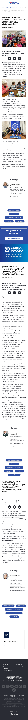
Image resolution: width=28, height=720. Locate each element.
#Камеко (8, 471)
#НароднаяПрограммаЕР (14, 467)
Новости (21, 7)
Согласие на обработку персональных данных (14, 706)
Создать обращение (14, 238)
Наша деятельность (12, 7)
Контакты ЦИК (19, 666)
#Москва (14, 616)
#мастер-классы (14, 210)
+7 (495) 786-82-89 (14, 678)
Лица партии (18, 664)
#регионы (20, 221)
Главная (4, 7)
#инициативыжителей (14, 613)
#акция (9, 221)
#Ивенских (21, 605)
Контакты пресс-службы (7, 671)
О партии (5, 664)
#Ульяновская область (14, 460)
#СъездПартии (14, 474)
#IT (19, 471)
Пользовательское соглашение (14, 701)
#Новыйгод (14, 214)
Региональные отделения (7, 667)
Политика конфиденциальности (14, 702)
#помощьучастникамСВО (14, 217)
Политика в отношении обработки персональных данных (14, 705)
